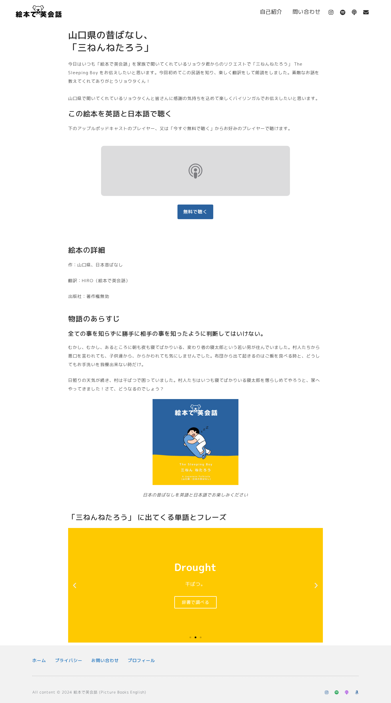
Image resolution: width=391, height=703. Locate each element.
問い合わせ (307, 11)
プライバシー (68, 660)
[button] (74, 585)
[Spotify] (343, 12)
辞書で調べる (195, 602)
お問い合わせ (105, 660)
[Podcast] (354, 12)
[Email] (366, 12)
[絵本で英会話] (39, 13)
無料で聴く (195, 212)
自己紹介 (271, 11)
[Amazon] (357, 692)
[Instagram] (331, 12)
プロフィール (141, 660)
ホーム (39, 660)
